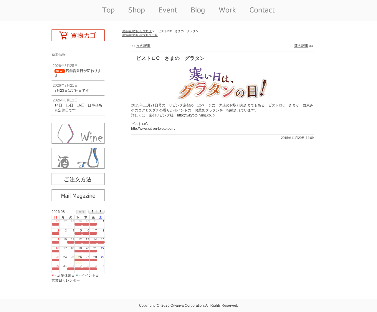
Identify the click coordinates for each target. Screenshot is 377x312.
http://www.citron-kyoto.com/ (153, 129)
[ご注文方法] (78, 183)
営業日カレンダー (66, 280)
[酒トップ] (78, 167)
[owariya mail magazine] (78, 199)
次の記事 (143, 46)
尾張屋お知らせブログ (137, 31)
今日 (81, 212)
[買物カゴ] (78, 39)
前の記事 (301, 46)
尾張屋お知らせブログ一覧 (140, 35)
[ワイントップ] (78, 141)
